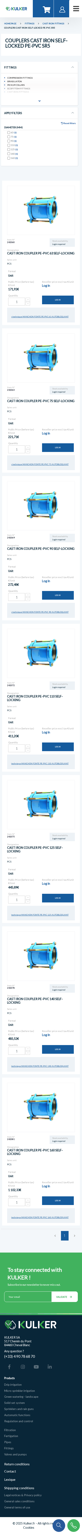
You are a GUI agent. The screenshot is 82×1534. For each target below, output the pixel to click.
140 (14, 153)
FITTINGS (29, 23)
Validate (62, 1296)
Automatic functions (17, 1415)
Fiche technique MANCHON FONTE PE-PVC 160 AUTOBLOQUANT (37, 1217)
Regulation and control (18, 1421)
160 (14, 158)
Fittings (9, 1448)
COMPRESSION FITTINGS (20, 77)
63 (14, 132)
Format (12, 271)
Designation (13, 250)
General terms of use (17, 1507)
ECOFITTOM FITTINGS (18, 88)
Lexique (10, 1479)
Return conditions (17, 1464)
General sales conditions (19, 1501)
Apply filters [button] (13, 113)
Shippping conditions (19, 1488)
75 (14, 136)
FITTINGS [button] (10, 67)
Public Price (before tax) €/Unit (21, 283)
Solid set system (14, 1402)
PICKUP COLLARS (16, 85)
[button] (59, 1525)
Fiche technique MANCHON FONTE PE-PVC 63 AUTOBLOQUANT (37, 316)
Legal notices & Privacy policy (23, 1495)
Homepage (10, 23)
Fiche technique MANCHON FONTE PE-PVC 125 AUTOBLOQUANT (37, 915)
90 (14, 140)
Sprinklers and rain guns (19, 1409)
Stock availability (60, 241)
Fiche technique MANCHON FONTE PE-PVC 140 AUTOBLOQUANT (37, 1066)
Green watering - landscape (21, 1396)
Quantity (13, 295)
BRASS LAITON (14, 81)
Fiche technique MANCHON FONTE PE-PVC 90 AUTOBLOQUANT (37, 612)
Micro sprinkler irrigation (19, 1390)
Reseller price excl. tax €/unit (58, 281)
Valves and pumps (15, 1454)
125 (14, 149)
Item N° (11, 240)
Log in (58, 300)
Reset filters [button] (69, 123)
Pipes (7, 1442)
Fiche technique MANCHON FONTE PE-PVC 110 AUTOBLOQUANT (37, 763)
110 (14, 145)
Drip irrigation (13, 1384)
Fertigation (11, 1436)
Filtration (10, 1430)
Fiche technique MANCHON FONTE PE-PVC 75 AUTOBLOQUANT (37, 464)
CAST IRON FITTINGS (53, 23)
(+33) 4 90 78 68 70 (19, 1356)
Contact (10, 1471)
